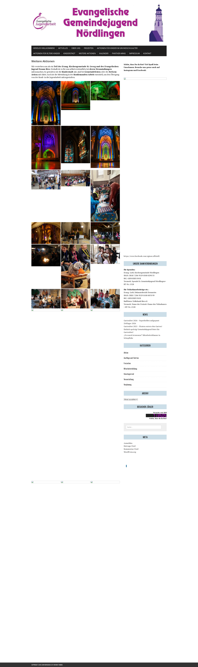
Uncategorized (129, 374)
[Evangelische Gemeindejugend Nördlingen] (99, 22)
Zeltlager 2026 (130, 323)
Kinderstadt (69, 53)
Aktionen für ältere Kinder (46, 53)
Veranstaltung (129, 379)
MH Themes (59, 665)
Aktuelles (63, 48)
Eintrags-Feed (129, 446)
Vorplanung (127, 384)
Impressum (134, 53)
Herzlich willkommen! (44, 48)
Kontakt (147, 53)
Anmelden (128, 443)
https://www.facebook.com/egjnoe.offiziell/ (142, 256)
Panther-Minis (119, 53)
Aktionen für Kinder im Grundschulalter (117, 48)
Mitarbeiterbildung (130, 368)
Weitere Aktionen (87, 53)
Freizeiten (88, 48)
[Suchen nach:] (143, 427)
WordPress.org (130, 452)
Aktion (126, 352)
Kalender (103, 53)
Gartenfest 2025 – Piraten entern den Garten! (143, 326)
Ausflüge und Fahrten (131, 358)
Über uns (75, 48)
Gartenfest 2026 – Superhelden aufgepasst (141, 320)
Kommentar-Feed (131, 449)
